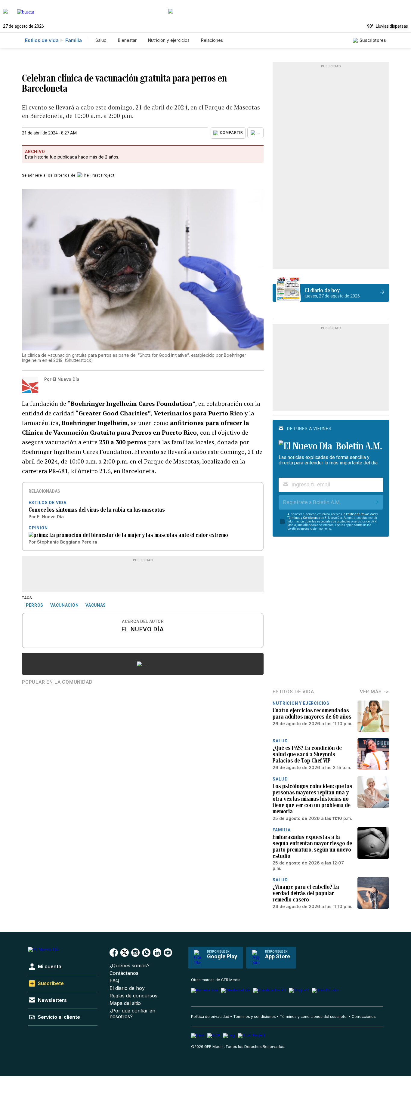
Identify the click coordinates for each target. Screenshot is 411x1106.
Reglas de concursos (133, 996)
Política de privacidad (210, 1016)
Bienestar (127, 40)
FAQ (114, 981)
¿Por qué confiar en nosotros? (132, 1013)
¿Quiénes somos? (130, 966)
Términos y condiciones (254, 1016)
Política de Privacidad (361, 514)
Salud (101, 40)
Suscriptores (373, 40)
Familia (73, 40)
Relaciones (212, 40)
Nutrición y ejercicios (169, 40)
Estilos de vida (42, 40)
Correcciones (364, 1016)
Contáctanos (124, 973)
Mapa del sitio (125, 1003)
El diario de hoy (127, 988)
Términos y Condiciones (303, 517)
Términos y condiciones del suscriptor (314, 1016)
